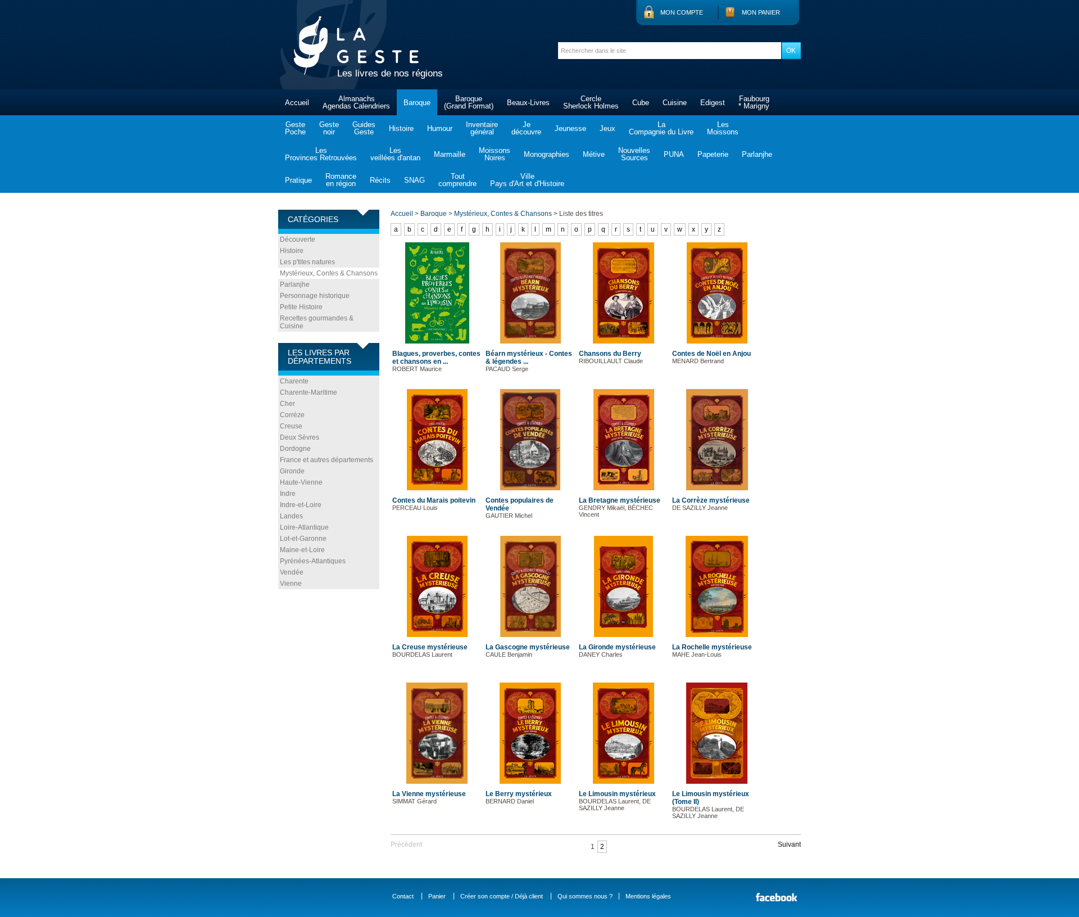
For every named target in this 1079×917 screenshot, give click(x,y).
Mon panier (761, 12)
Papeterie (712, 154)
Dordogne (295, 449)
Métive (594, 154)
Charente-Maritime (308, 392)
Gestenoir (329, 128)
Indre (288, 494)
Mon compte (681, 12)
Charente (294, 381)
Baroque (417, 102)
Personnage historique (315, 296)
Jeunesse (570, 128)
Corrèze (292, 415)
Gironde (292, 471)
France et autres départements (326, 460)
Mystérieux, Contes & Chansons (329, 273)
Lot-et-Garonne (303, 539)
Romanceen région (340, 180)
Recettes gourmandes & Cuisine (316, 322)
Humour (439, 128)
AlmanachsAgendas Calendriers (356, 102)
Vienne (291, 584)
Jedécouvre (526, 128)
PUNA (674, 154)
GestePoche (295, 128)
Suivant (789, 844)
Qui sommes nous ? (585, 896)
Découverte (297, 239)
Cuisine (675, 102)
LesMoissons (722, 128)
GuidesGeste (363, 128)
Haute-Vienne (301, 482)
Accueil (297, 102)
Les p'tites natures (307, 262)
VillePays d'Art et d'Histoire (527, 180)
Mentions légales (648, 896)
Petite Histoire (301, 307)
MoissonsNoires (494, 154)
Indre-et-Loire (300, 505)
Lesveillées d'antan (395, 154)
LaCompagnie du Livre (661, 128)
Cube (640, 102)
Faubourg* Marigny (753, 102)
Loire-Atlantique (304, 527)
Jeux (607, 128)
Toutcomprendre (457, 180)
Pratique (298, 180)
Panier (437, 896)
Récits (380, 180)
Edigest (712, 102)
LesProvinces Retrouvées (321, 154)
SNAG (414, 180)
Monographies (546, 154)
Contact (403, 896)
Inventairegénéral (482, 128)
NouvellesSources (634, 154)
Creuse (291, 426)
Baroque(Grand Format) (468, 102)
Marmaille (449, 154)
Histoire (401, 128)
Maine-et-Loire (302, 550)
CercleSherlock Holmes (591, 102)
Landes (291, 516)
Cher (287, 404)
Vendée (291, 572)
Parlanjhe (757, 154)
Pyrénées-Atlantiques (313, 561)
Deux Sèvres (299, 437)
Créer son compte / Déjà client (501, 896)
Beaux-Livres (528, 102)
